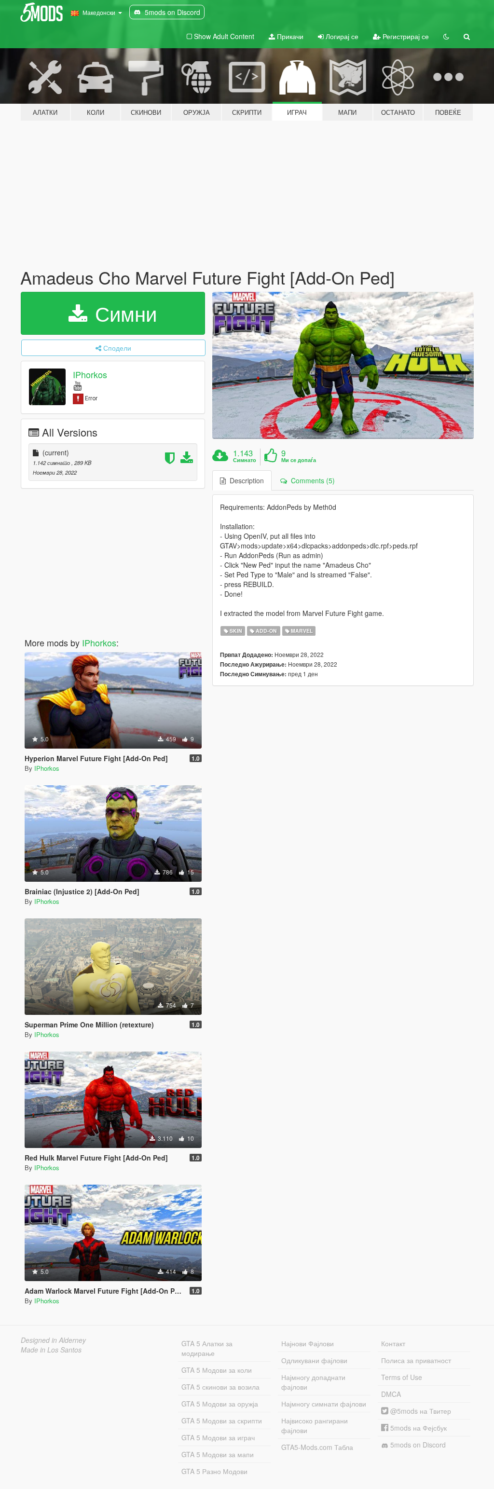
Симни (123, 313)
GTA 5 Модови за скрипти (221, 1420)
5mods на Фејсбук (417, 1428)
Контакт (393, 1343)
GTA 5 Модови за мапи (217, 1454)
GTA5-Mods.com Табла (317, 1447)
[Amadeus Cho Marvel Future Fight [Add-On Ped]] (343, 365)
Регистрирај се (405, 36)
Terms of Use (401, 1377)
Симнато (244, 460)
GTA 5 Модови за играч (218, 1437)
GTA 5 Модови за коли (216, 1370)
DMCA (391, 1394)
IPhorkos (90, 374)
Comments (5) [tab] (311, 480)
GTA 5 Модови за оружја (219, 1403)
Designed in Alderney (53, 1340)
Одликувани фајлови (314, 1360)
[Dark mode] (446, 36)
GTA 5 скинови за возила (220, 1387)
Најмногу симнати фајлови (323, 1403)
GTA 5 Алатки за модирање (207, 1348)
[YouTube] (77, 385)
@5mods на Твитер (419, 1411)
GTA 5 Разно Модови (214, 1471)
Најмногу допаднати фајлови (313, 1382)
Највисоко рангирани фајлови (314, 1425)
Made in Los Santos (51, 1349)
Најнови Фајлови (307, 1343)
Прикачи (289, 36)
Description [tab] (245, 480)
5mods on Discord (417, 1444)
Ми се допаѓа (298, 460)
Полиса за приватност (416, 1360)
